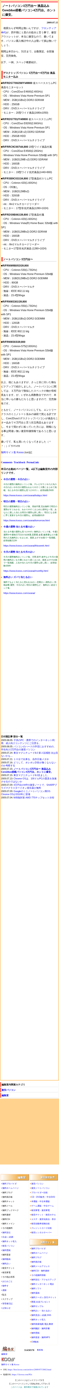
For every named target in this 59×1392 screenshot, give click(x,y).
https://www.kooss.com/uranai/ (19, 593)
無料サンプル (37, 1306)
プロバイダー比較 (39, 1192)
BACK (40, 1350)
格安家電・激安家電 (40, 1210)
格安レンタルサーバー (41, 1232)
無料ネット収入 (9, 1241)
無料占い (6, 1263)
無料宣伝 (6, 1232)
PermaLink (33, 462)
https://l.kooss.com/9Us (22, 1374)
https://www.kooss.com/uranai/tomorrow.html (26, 520)
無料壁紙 (6, 1250)
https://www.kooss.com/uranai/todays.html (25, 495)
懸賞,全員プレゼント (40, 1302)
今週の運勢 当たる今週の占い (19, 526)
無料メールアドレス (40, 1266)
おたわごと (7, 1281)
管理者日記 (7, 1303)
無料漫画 (35, 1293)
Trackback (19, 462)
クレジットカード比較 (41, 1228)
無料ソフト (36, 1288)
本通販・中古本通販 (40, 1201)
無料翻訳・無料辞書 (40, 1328)
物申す (5, 1286)
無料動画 (6, 1259)
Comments (6, 462)
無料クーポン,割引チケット (43, 1297)
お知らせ (6, 1308)
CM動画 (35, 1342)
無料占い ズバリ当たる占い (17, 577)
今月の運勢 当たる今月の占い (19, 551)
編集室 (5, 1095)
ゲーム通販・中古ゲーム (42, 1206)
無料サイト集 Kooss (12, 452)
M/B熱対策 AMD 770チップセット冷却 (34, 797)
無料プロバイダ (9, 1183)
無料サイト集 (48, 1242)
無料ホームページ (10, 1188)
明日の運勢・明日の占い (16, 501)
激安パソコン (9, 1090)
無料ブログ (36, 1257)
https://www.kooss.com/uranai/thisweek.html (26, 545)
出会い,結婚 (7, 1237)
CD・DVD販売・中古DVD (43, 1197)
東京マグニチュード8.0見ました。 (32, 775)
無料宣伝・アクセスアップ (43, 1279)
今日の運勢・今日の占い (16, 479)
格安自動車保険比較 (40, 1223)
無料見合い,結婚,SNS (41, 1315)
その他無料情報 (38, 1275)
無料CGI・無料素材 (40, 1271)
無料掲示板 (36, 1262)
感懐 (4, 1290)
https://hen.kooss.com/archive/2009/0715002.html (29, 1369)
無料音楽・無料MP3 (40, 1337)
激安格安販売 (48, 1177)
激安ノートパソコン (40, 1188)
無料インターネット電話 (42, 1284)
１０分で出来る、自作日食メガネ (31, 759)
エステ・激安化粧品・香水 (43, 1219)
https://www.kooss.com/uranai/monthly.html (25, 571)
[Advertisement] (29, 631)
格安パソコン (8, 1246)
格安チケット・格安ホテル (43, 1215)
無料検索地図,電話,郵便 (42, 1324)
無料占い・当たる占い (41, 1311)
